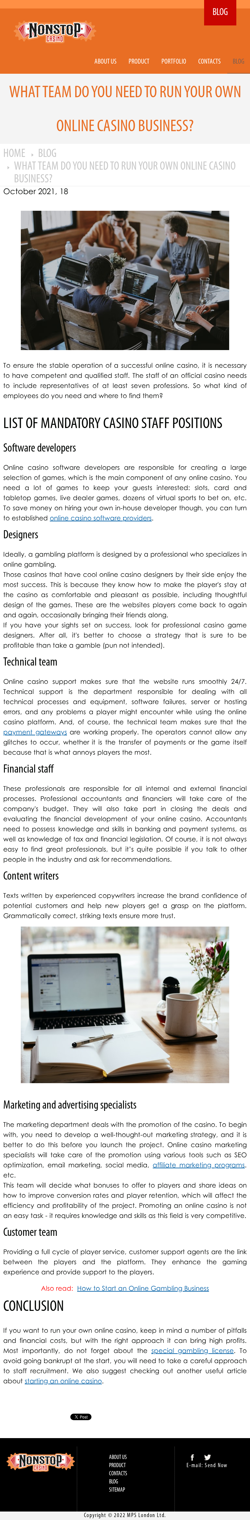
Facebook (192, 1457)
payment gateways (35, 732)
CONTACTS (209, 62)
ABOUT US (105, 62)
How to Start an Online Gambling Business (143, 1288)
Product (139, 62)
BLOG (220, 13)
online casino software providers (101, 518)
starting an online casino (63, 1381)
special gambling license (192, 1350)
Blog (238, 62)
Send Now (216, 1466)
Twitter (208, 1457)
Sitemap (117, 1490)
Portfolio (173, 62)
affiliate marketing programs (199, 1165)
